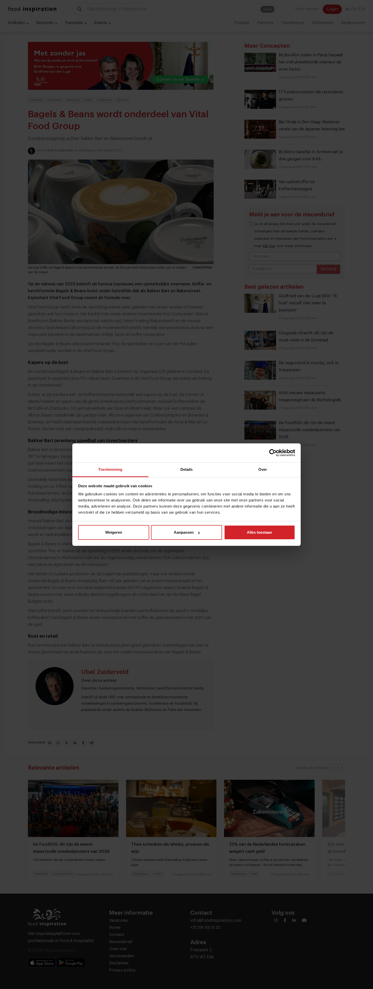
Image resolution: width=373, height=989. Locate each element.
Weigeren (113, 532)
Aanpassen (184, 532)
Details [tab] (186, 469)
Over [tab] (262, 469)
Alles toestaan (259, 532)
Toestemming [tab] (110, 469)
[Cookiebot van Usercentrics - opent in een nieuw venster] (273, 453)
